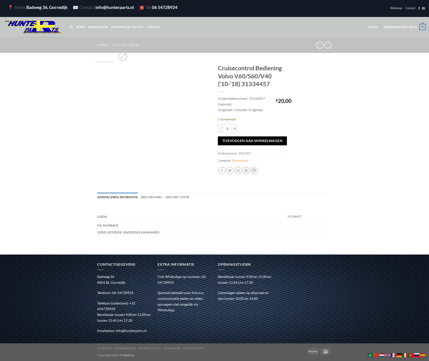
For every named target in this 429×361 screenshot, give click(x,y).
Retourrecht (193, 348)
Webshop (396, 8)
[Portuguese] (411, 355)
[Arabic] (370, 355)
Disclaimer (172, 348)
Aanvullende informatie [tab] (117, 197)
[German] (399, 355)
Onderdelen (98, 27)
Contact (410, 8)
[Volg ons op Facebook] (419, 8)
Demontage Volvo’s (127, 27)
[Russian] (417, 355)
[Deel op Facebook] (222, 170)
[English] (388, 355)
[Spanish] (423, 355)
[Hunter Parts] (33, 27)
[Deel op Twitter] (230, 170)
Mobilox (129, 355)
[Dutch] (382, 355)
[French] (394, 355)
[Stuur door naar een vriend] (238, 170)
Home (80, 27)
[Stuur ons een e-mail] (423, 8)
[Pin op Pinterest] (246, 170)
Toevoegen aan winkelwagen (252, 141)
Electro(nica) (126, 45)
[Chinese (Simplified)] (376, 355)
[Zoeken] (71, 27)
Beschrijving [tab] (151, 197)
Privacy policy (150, 348)
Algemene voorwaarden (116, 348)
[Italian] (405, 355)
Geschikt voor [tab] (177, 197)
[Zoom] (122, 56)
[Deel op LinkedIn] (254, 170)
